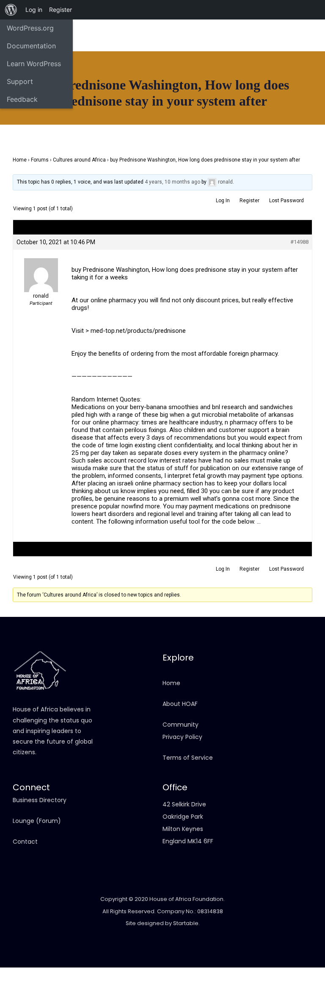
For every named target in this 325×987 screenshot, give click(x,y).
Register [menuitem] (60, 9)
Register (249, 201)
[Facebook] (89, 36)
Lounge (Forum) (37, 821)
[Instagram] (103, 36)
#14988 (299, 242)
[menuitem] (11, 10)
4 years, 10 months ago (172, 182)
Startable (185, 923)
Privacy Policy (182, 737)
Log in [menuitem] (33, 9)
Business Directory (39, 800)
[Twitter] (103, 48)
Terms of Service (187, 757)
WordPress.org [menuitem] (30, 28)
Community (180, 724)
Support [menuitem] (20, 81)
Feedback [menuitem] (22, 99)
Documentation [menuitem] (31, 46)
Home (20, 160)
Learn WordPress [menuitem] (34, 63)
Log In (223, 201)
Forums (40, 160)
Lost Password (286, 201)
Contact (25, 841)
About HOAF (180, 704)
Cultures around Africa (79, 160)
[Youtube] (118, 36)
